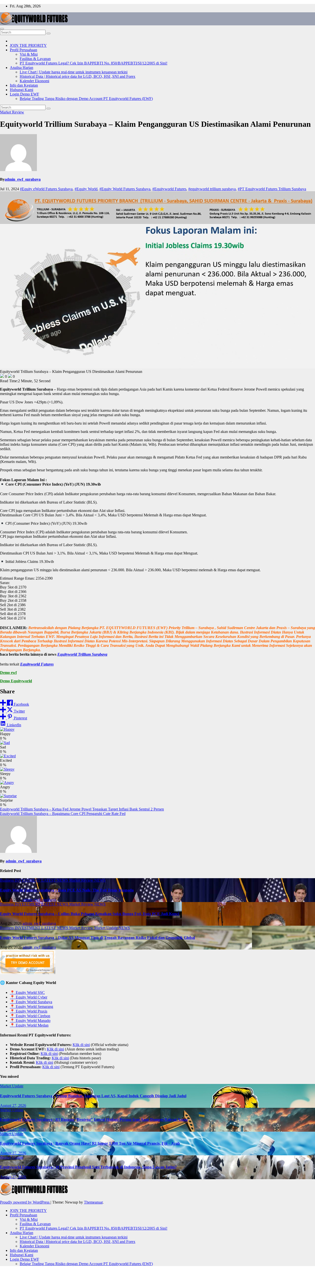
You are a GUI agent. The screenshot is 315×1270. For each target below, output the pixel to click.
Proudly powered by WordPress (25, 1202)
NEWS (100, 880)
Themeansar (93, 1202)
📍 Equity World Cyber (28, 997)
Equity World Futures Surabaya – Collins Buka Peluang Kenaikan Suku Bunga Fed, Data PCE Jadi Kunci (89, 914)
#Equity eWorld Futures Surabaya (46, 189)
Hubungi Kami (21, 90)
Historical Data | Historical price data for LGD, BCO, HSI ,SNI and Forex (77, 76)
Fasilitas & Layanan (35, 59)
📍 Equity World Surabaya (31, 1002)
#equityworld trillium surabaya (212, 189)
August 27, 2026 (13, 1105)
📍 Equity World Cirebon (30, 1016)
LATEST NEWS (55, 880)
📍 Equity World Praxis (28, 1011)
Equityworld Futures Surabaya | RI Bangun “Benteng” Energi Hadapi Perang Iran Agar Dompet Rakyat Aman (94, 1119)
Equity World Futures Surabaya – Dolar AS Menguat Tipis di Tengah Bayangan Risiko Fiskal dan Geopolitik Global (97, 938)
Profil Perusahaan (23, 50)
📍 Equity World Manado (30, 1020)
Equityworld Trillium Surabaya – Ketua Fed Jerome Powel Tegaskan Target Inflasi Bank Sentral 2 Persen (82, 809)
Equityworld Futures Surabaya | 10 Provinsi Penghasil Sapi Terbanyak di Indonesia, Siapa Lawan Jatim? (88, 1167)
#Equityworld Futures (169, 189)
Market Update (106, 928)
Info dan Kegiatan (24, 85)
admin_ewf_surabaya (23, 179)
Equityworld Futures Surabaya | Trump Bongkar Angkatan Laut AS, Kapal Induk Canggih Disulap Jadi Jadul (93, 1096)
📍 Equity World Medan (29, 1025)
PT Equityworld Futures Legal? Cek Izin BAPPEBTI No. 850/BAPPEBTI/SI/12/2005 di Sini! (93, 63)
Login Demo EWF (24, 94)
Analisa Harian (21, 67)
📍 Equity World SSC (27, 992)
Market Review (12, 112)
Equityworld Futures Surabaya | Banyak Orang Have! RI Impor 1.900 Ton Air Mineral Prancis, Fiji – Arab (90, 1143)
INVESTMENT (28, 880)
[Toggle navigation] (2, 29)
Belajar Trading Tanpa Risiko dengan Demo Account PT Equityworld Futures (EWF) (86, 98)
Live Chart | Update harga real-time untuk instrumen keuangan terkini (73, 72)
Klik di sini (81, 1045)
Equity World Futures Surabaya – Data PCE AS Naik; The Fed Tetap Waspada (67, 890)
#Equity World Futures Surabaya (124, 189)
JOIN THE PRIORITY (28, 45)
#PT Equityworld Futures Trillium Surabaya (272, 189)
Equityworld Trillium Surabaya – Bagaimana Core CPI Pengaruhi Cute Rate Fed (63, 813)
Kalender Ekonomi (34, 81)
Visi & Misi (29, 54)
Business (7, 880)
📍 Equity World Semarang (31, 1006)
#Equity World (86, 189)
